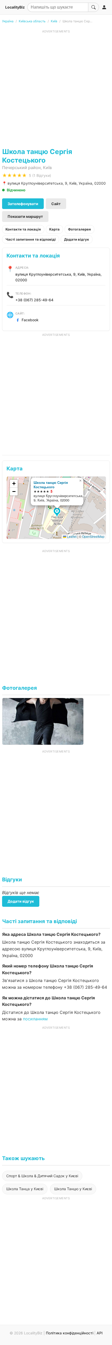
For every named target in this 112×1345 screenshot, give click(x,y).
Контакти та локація (23, 229)
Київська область (32, 21)
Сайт (56, 203)
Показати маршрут (25, 216)
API (100, 1333)
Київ (54, 21)
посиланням (35, 1018)
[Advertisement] (56, 89)
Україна (8, 21)
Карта (54, 229)
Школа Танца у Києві (24, 1189)
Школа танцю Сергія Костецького (51, 484)
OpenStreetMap (93, 536)
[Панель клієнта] (104, 7)
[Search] (93, 7)
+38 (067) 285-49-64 (34, 300)
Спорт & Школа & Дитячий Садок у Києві (42, 1176)
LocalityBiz (15, 7)
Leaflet (71, 536)
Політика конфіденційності (69, 1333)
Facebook (30, 320)
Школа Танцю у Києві (73, 1189)
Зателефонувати (23, 203)
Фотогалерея (79, 229)
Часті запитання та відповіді (30, 239)
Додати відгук (76, 239)
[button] (57, 512)
